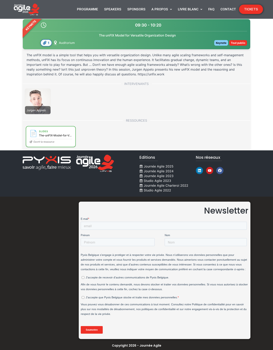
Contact (228, 9)
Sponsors (136, 9)
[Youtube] (209, 170)
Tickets (251, 9)
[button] (161, 9)
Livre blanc (188, 9)
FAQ (211, 9)
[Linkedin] (199, 170)
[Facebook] (219, 170)
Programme (87, 9)
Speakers (112, 9)
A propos (159, 9)
